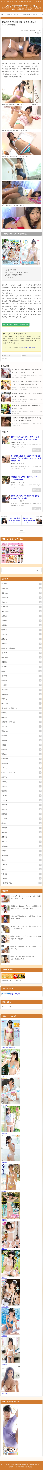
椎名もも (21, 717)
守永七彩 (39, 33)
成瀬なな (21, 782)
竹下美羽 (21, 740)
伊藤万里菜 (21, 611)
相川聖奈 (21, 584)
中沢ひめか (21, 758)
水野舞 (21, 851)
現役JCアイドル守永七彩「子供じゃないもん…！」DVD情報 (19, 23)
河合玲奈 (21, 666)
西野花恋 (21, 795)
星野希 (21, 823)
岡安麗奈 (21, 625)
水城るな (21, 841)
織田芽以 (21, 639)
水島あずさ (21, 846)
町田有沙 (21, 837)
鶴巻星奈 (21, 749)
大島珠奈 (21, 616)
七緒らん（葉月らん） (21, 772)
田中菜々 (21, 745)
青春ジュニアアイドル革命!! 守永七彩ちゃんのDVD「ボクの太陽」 (26, 497)
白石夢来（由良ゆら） (21, 722)
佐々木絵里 (21, 703)
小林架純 (21, 685)
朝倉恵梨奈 (21, 597)
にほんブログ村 (15, 994)
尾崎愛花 (21, 634)
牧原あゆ (21, 832)
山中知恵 (21, 878)
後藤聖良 (21, 680)
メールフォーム (6, 1007)
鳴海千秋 (21, 777)
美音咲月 (21, 864)
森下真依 (21, 869)
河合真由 (21, 662)
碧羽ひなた (21, 588)
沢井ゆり (21, 713)
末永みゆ (21, 726)
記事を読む (36, 450)
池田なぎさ (21, 602)
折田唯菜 (21, 643)
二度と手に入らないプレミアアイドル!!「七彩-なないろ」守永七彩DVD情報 (25, 438)
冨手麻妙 (21, 754)
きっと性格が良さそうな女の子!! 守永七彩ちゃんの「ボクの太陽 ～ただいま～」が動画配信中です (26, 458)
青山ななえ (21, 593)
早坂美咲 (21, 805)
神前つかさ (21, 657)
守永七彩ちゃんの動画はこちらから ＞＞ (15, 324)
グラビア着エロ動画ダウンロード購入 (21, 6)
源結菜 (21, 860)
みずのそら (21, 855)
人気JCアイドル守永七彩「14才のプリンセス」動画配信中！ (25, 478)
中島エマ (21, 768)
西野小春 (21, 800)
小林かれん (21, 689)
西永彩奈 (21, 791)
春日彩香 (21, 653)
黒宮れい (21, 671)
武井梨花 (21, 735)
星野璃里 (21, 828)
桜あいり (21, 699)
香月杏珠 (21, 676)
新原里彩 (21, 786)
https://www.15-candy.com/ (27, 347)
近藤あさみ (21, 694)
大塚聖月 (21, 620)
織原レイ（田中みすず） (21, 648)
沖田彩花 (21, 630)
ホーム (21, 530)
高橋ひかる (21, 731)
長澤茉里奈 (21, 763)
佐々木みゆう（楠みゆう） (21, 708)
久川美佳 (21, 818)
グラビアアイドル (21, 883)
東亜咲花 (21, 814)
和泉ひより (21, 607)
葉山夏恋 (21, 809)
